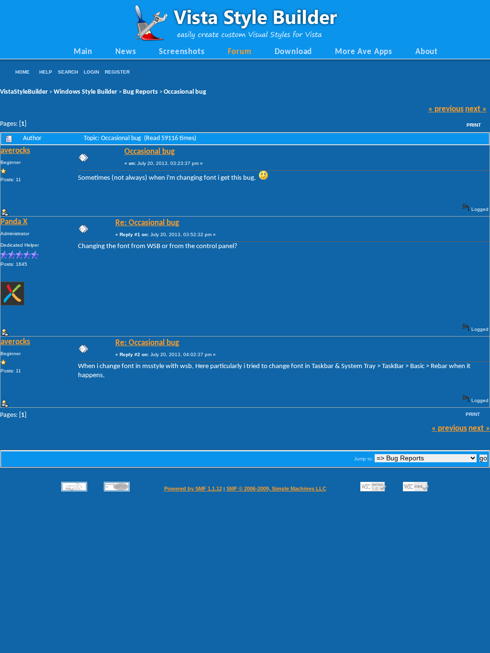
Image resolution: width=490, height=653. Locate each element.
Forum (240, 52)
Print (474, 125)
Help (45, 72)
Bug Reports (140, 92)
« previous (446, 109)
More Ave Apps (363, 52)
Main (83, 52)
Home (22, 72)
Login (91, 72)
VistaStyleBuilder (24, 92)
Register (117, 72)
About (426, 52)
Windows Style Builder (85, 92)
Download (293, 52)
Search (68, 72)
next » (476, 109)
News (125, 52)
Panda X (13, 222)
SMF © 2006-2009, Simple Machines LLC (276, 488)
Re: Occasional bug (147, 223)
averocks (15, 151)
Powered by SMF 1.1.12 (193, 488)
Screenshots (181, 52)
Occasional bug (185, 92)
